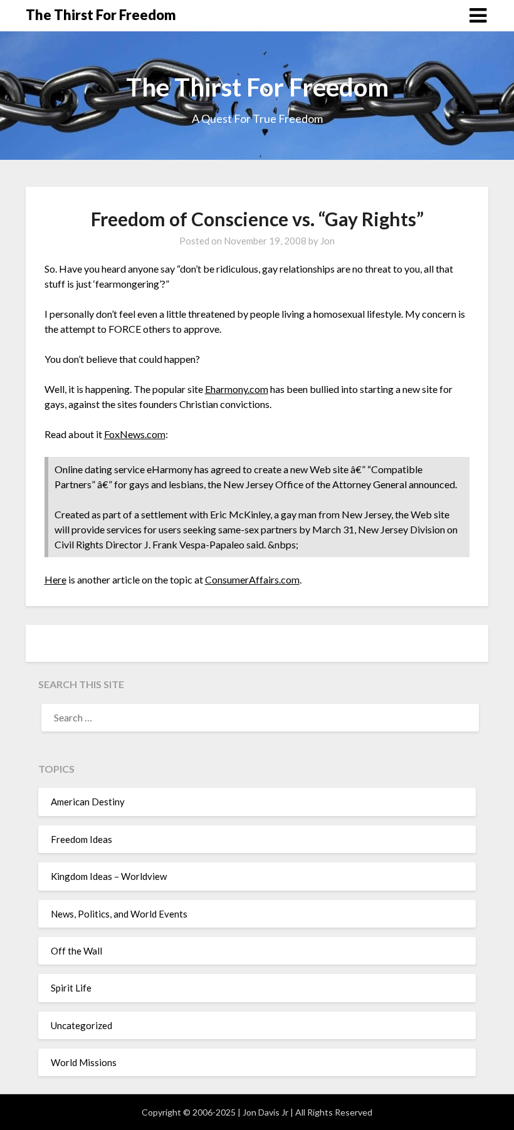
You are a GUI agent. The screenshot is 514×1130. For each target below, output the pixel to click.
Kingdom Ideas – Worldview (109, 876)
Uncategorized (81, 1025)
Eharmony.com (236, 389)
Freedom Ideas (81, 839)
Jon (327, 240)
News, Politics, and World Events (119, 913)
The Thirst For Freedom (101, 14)
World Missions (84, 1062)
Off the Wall (76, 950)
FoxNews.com (134, 434)
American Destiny (88, 801)
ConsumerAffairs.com (252, 579)
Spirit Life (71, 987)
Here (55, 579)
